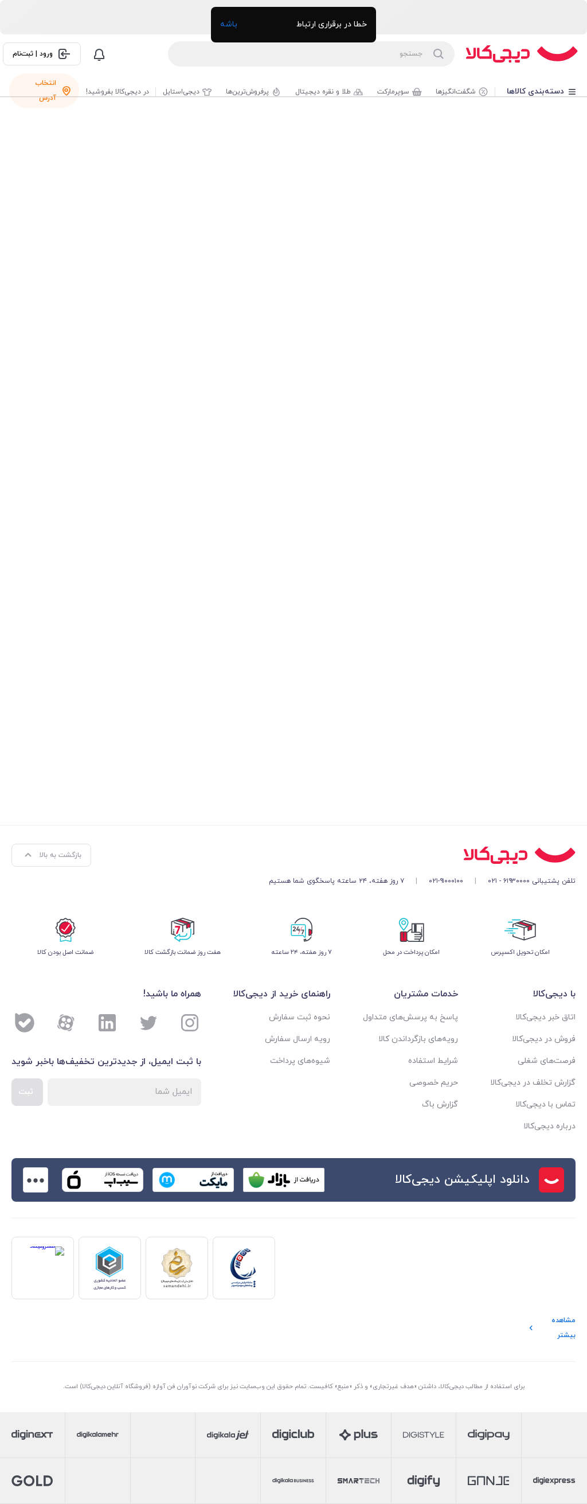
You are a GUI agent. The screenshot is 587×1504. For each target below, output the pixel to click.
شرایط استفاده (432, 1060)
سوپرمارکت (393, 91)
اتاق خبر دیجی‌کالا (545, 1017)
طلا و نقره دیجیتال (323, 91)
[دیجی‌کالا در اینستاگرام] (189, 1022)
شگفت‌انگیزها (456, 91)
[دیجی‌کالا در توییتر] (148, 1022)
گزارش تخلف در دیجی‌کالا (533, 1082)
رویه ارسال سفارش (297, 1039)
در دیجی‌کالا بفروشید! (117, 91)
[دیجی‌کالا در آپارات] (65, 1022)
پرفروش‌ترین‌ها (247, 91)
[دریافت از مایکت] (193, 1180)
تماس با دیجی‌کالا (545, 1104)
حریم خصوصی (433, 1082)
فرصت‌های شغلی (547, 1060)
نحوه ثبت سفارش (299, 1017)
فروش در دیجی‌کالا (544, 1039)
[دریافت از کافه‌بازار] (283, 1180)
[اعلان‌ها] (99, 53)
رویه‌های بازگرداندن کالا (417, 1039)
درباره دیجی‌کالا (549, 1126)
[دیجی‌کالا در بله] (24, 1022)
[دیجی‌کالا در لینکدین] (107, 1022)
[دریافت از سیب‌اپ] (102, 1180)
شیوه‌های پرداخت (300, 1060)
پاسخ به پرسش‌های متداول (410, 1017)
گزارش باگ (439, 1104)
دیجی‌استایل (181, 91)
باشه (228, 24)
